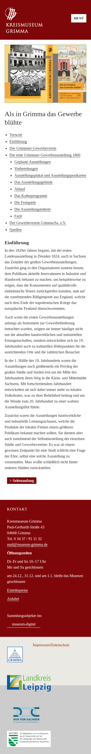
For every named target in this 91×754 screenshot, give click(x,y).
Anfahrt (13, 599)
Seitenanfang (23, 481)
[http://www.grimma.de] (15, 654)
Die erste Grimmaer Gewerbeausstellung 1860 (44, 155)
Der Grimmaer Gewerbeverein (32, 148)
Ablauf (19, 189)
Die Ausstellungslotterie (32, 209)
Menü (79, 18)
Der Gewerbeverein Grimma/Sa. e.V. (37, 223)
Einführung (18, 141)
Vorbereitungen (26, 169)
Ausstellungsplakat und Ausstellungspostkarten (50, 175)
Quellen (15, 230)
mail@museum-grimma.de (27, 544)
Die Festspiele (25, 202)
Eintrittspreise (17, 590)
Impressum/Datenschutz (51, 645)
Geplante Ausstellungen (32, 162)
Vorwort (15, 135)
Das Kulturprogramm (30, 196)
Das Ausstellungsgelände (33, 182)
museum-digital (23, 624)
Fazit (18, 216)
